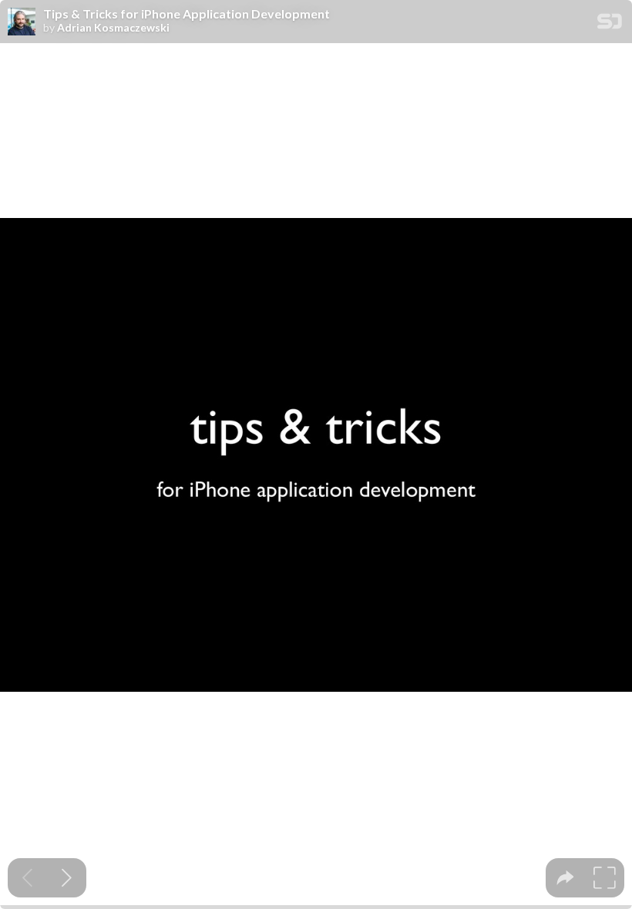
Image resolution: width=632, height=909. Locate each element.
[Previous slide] (27, 877)
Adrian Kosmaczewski (113, 27)
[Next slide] (66, 877)
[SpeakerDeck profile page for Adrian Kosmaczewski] (21, 22)
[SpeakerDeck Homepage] (609, 24)
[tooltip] (565, 877)
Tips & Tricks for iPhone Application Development (186, 14)
